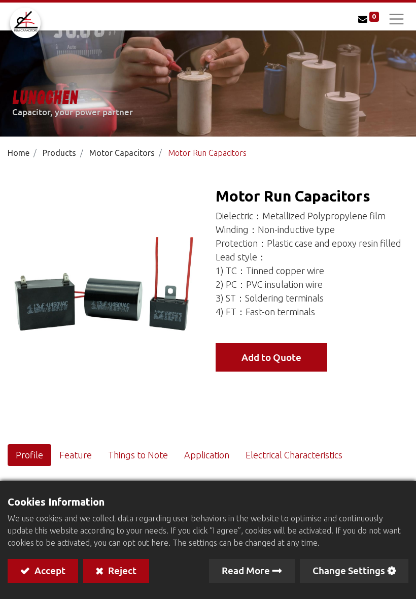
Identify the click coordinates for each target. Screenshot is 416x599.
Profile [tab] (29, 455)
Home (18, 152)
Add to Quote (271, 357)
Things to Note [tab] (138, 455)
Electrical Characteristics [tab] (295, 455)
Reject (121, 570)
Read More (246, 570)
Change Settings (349, 570)
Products (59, 152)
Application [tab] (206, 455)
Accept (48, 570)
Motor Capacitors (122, 152)
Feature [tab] (75, 455)
